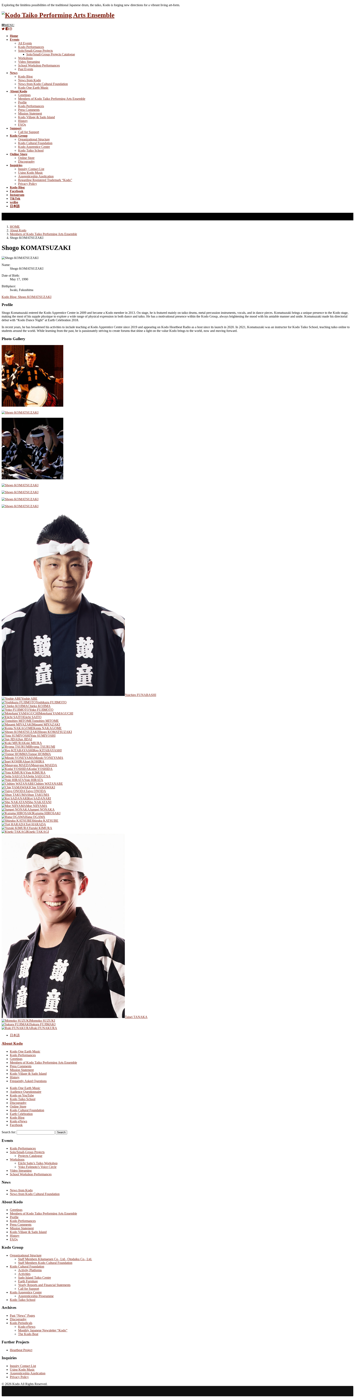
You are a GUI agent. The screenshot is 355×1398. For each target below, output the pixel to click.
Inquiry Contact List (31, 169)
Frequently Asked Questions (28, 1081)
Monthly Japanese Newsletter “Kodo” (42, 1330)
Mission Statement (30, 113)
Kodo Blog (25, 76)
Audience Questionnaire (25, 1091)
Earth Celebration (21, 1114)
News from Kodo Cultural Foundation (43, 84)
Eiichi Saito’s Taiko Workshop (38, 1163)
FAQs (22, 124)
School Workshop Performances (39, 65)
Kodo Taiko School (31, 150)
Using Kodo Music (30, 172)
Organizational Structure (34, 139)
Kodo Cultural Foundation (35, 143)
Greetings (24, 95)
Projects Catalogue (30, 1156)
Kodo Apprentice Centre (34, 146)
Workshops (25, 58)
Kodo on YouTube (22, 1095)
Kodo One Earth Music (33, 87)
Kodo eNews (18, 1121)
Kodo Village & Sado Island (36, 117)
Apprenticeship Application (36, 176)
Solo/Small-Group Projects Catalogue (50, 54)
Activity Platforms (30, 1270)
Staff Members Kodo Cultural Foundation (45, 1263)
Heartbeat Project (21, 1350)
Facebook (16, 1125)
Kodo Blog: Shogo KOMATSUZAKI (26, 297)
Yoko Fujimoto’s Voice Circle (37, 1167)
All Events (25, 43)
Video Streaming (29, 61)
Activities (24, 1274)
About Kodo (12, 1043)
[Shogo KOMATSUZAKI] (32, 405)
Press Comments (29, 110)
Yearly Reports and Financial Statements (44, 1285)
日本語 (15, 1035)
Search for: (9, 1132)
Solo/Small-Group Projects (35, 50)
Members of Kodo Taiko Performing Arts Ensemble (51, 98)
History (23, 121)
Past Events (25, 69)
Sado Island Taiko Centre (34, 1277)
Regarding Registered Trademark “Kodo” (45, 180)
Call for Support (28, 132)
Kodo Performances (31, 47)
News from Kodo (29, 80)
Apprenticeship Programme (36, 1296)
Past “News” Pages (22, 1315)
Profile (22, 102)
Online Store (26, 158)
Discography (26, 161)
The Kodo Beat (28, 1334)
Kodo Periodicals (21, 1323)
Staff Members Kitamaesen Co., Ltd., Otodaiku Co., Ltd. (55, 1259)
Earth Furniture (28, 1281)
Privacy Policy (27, 183)
